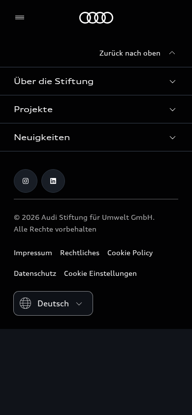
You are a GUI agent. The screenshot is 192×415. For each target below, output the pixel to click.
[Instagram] (25, 181)
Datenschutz (35, 273)
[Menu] (22, 17)
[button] (96, 81)
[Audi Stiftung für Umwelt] (96, 18)
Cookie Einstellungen (100, 273)
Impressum (33, 252)
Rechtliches (79, 252)
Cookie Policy (130, 252)
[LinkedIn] (53, 181)
